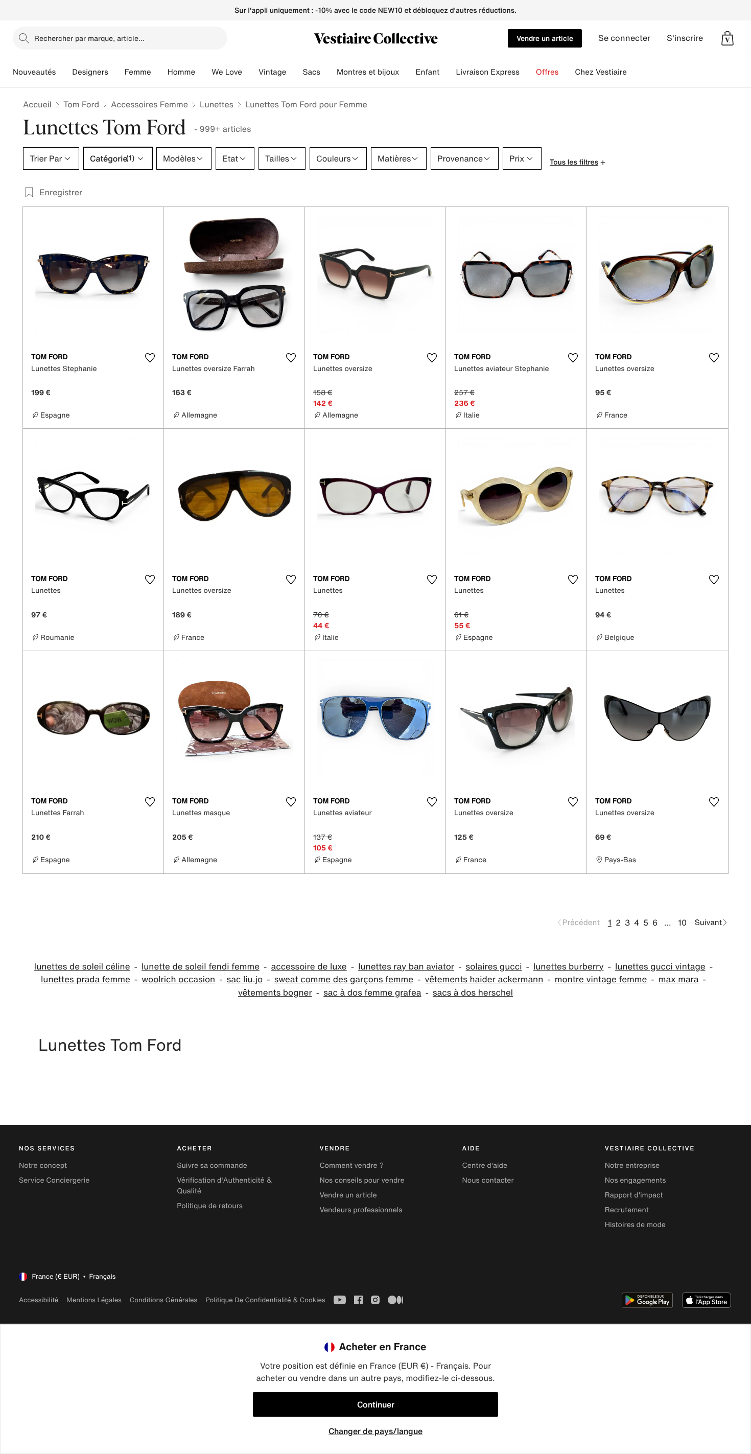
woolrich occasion (178, 979)
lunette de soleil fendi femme (201, 966)
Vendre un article (545, 38)
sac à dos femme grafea (372, 992)
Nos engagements (635, 1180)
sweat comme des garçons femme (343, 979)
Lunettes (216, 104)
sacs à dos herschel (473, 992)
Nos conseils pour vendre (361, 1180)
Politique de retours (210, 1206)
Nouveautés (34, 72)
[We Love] (250, 72)
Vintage (272, 72)
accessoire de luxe (308, 966)
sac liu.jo (245, 979)
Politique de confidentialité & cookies (265, 1300)
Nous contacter (488, 1180)
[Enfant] (447, 72)
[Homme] (203, 72)
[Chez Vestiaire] (635, 72)
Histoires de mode (635, 1224)
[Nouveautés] (64, 72)
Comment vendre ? (351, 1165)
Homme (182, 72)
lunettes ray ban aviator (406, 966)
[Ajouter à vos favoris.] (150, 358)
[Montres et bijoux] (408, 72)
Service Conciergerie (54, 1180)
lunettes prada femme (85, 979)
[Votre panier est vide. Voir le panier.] (727, 38)
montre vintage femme (601, 979)
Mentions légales (93, 1300)
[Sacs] (328, 72)
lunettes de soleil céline (82, 966)
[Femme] (159, 72)
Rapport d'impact (634, 1195)
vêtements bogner (275, 992)
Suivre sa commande (212, 1165)
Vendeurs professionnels (360, 1210)
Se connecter (624, 38)
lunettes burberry (568, 966)
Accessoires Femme (149, 104)
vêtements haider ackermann (484, 979)
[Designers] (116, 72)
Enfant (428, 72)
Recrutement (627, 1210)
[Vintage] (294, 72)
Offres (547, 72)
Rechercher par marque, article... (89, 38)
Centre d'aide (485, 1165)
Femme (138, 72)
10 (682, 922)
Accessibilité (38, 1300)
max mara (679, 979)
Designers (90, 72)
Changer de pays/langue (375, 1431)
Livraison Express (487, 72)
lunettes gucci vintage (660, 966)
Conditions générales (163, 1300)
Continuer (375, 1404)
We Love (227, 72)
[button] (727, 38)
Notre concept (43, 1165)
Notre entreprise (632, 1165)
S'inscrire (685, 38)
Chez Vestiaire (601, 72)
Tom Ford (81, 104)
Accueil (37, 104)
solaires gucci (494, 966)
